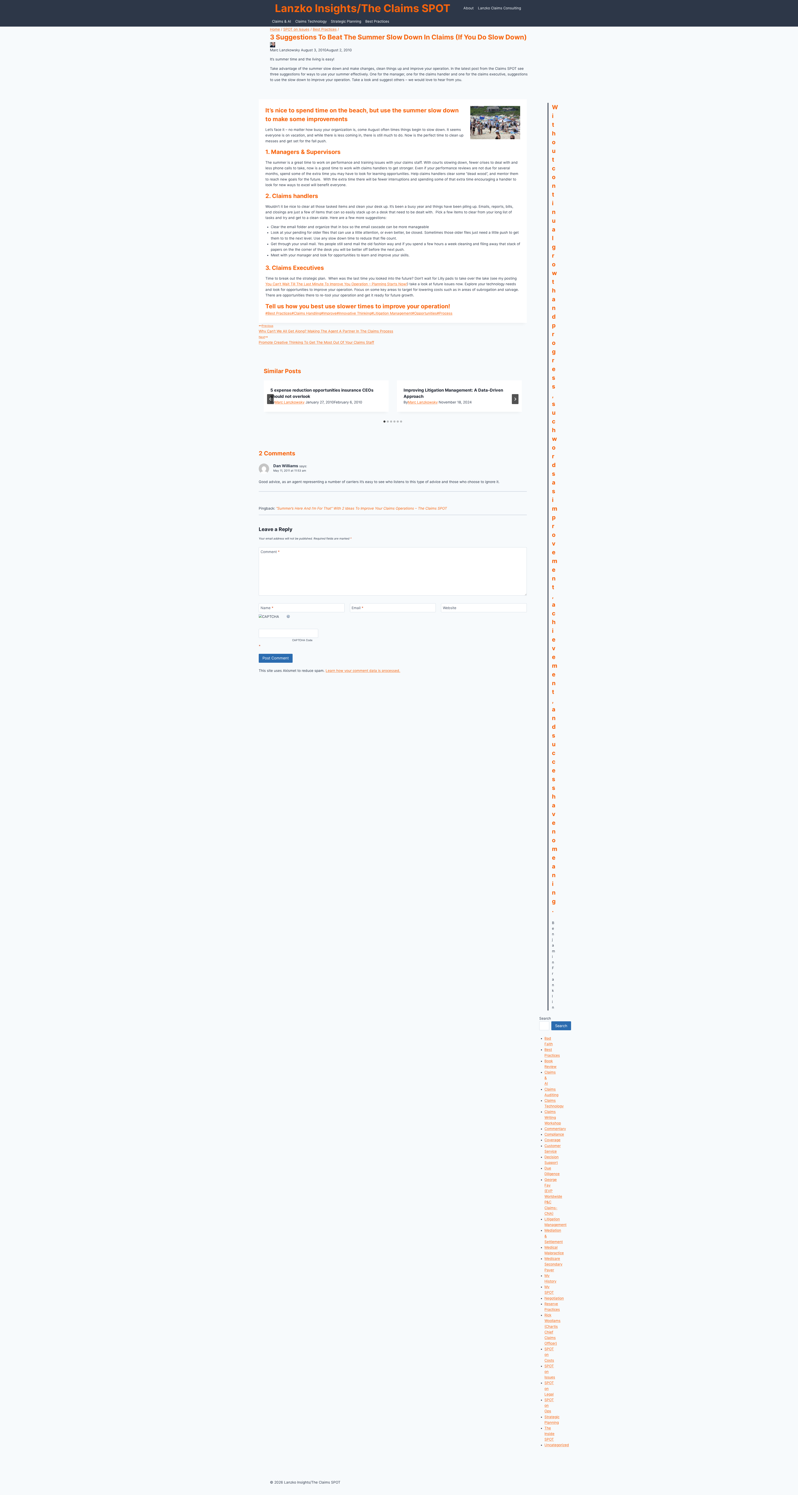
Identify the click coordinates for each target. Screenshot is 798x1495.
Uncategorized (556, 1445)
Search (545, 1018)
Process (444, 313)
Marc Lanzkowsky (289, 402)
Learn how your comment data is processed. (363, 671)
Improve (329, 313)
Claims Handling (306, 313)
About (468, 8)
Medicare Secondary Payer (553, 1264)
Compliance (554, 1134)
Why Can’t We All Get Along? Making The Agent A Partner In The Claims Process (326, 328)
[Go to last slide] (270, 399)
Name (267, 608)
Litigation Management (391, 313)
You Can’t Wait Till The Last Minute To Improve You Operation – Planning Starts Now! (336, 284)
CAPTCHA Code (302, 640)
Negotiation (554, 1298)
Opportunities (424, 313)
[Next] (515, 399)
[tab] (384, 421)
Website (449, 608)
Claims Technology (311, 21)
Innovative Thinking (354, 313)
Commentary (555, 1129)
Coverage (552, 1140)
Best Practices (377, 21)
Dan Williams (285, 465)
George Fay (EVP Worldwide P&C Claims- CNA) (553, 1197)
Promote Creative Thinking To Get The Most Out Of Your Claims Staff (316, 339)
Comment (270, 552)
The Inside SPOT (549, 1433)
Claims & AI (281, 21)
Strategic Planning (346, 21)
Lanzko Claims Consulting (499, 8)
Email (357, 608)
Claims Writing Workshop (552, 1117)
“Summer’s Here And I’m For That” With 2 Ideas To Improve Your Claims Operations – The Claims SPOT (361, 508)
